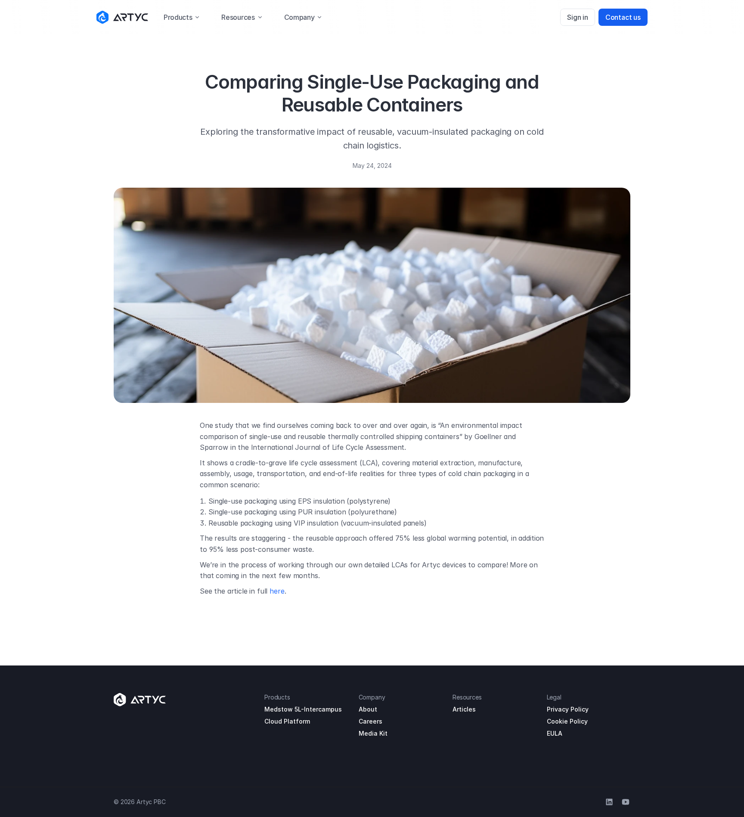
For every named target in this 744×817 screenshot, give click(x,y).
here (277, 591)
